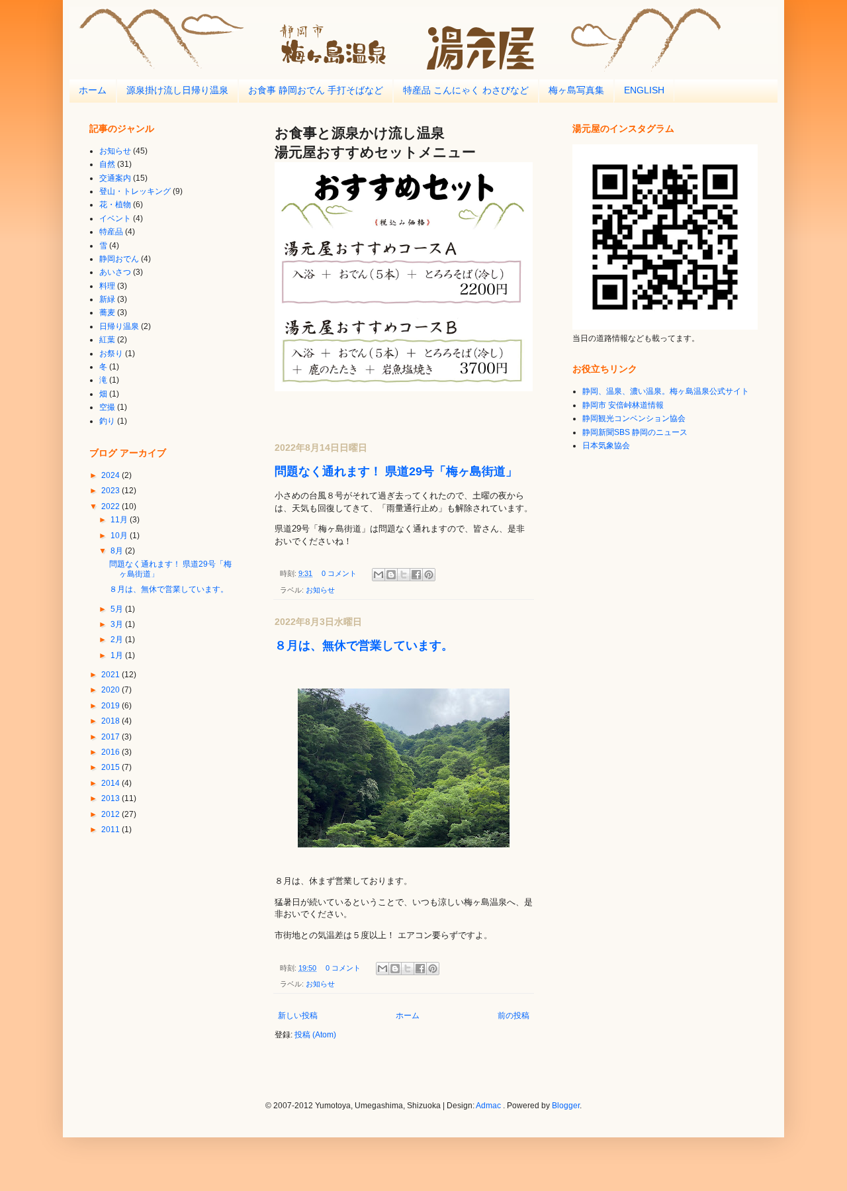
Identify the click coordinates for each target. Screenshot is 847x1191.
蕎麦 (107, 312)
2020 (111, 689)
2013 (111, 798)
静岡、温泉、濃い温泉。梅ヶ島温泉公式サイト (665, 391)
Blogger (566, 1105)
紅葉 (107, 339)
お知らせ (320, 590)
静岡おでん (119, 258)
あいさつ (115, 272)
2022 (111, 506)
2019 (111, 705)
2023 (111, 490)
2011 (111, 829)
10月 (120, 535)
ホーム (93, 90)
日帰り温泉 (119, 326)
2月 (118, 639)
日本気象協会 (606, 445)
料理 (107, 286)
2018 (111, 721)
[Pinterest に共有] (428, 574)
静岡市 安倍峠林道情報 (623, 405)
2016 (111, 752)
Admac (488, 1105)
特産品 (111, 231)
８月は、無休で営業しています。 (364, 645)
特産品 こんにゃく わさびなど (466, 90)
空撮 (107, 407)
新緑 (107, 299)
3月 (118, 624)
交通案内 (115, 178)
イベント (115, 218)
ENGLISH (644, 90)
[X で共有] (403, 574)
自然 (107, 164)
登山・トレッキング (135, 191)
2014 (111, 783)
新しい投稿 (298, 1015)
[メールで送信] (378, 574)
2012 (111, 814)
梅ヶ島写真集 (576, 90)
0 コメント (339, 573)
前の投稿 (513, 1015)
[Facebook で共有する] (416, 574)
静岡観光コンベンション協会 (634, 418)
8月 (118, 550)
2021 (111, 674)
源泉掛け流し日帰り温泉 (177, 90)
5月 (118, 609)
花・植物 (115, 204)
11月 (120, 519)
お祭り (111, 353)
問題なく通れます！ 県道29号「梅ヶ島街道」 (396, 471)
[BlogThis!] (391, 574)
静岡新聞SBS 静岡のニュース (635, 432)
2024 (111, 475)
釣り (107, 421)
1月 (118, 655)
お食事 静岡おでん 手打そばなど (315, 90)
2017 (111, 736)
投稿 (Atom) (315, 1034)
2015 (111, 767)
